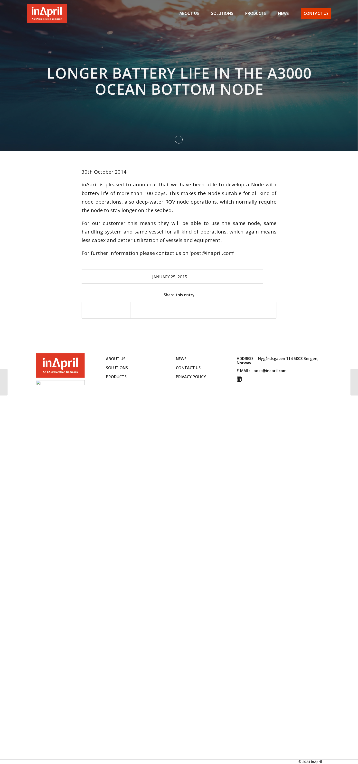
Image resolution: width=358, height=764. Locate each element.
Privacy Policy (191, 376)
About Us (115, 358)
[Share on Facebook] (106, 310)
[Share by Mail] (252, 310)
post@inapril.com (270, 370)
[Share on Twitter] (155, 310)
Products (116, 376)
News (181, 358)
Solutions (117, 367)
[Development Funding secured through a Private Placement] (4, 382)
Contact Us (188, 367)
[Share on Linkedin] (203, 310)
